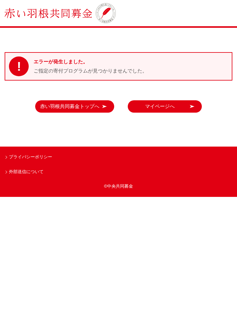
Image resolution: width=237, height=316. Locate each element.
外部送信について (26, 171)
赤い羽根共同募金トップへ (69, 106)
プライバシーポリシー (30, 156)
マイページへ (160, 106)
